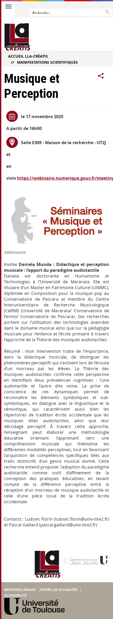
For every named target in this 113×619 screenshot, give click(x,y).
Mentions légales (20, 589)
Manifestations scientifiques (47, 62)
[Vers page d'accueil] (45, 37)
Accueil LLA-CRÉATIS (28, 56)
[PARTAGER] (100, 76)
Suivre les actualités (59, 589)
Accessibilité (15, 595)
